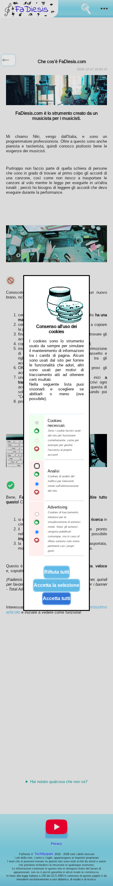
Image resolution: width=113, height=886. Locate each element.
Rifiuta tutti (56, 572)
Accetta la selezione (56, 585)
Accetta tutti (56, 598)
